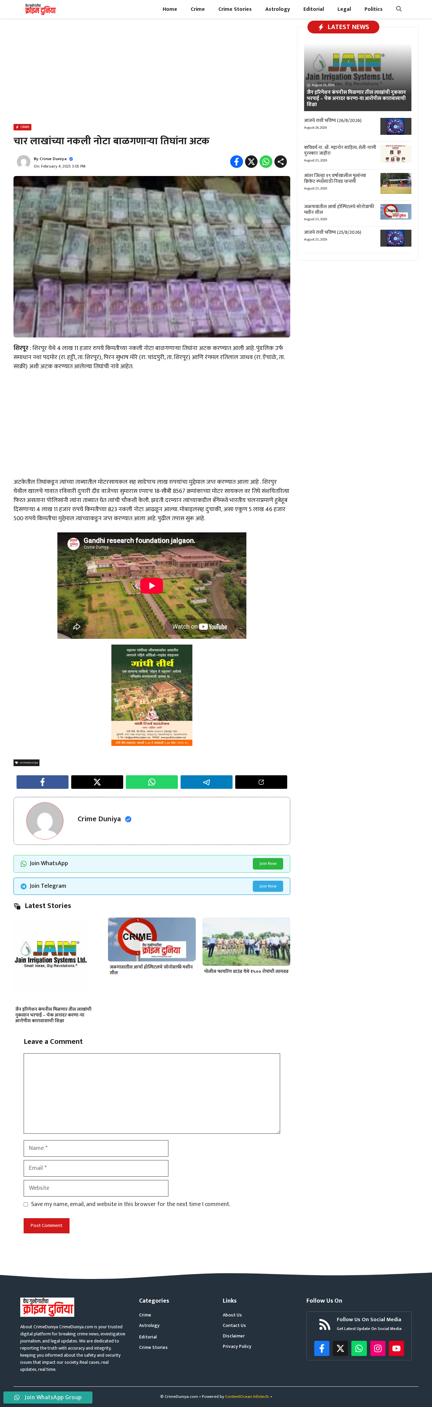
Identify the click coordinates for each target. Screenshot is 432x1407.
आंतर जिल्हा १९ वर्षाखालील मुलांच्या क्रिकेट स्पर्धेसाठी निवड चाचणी (335, 178)
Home (170, 9)
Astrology (277, 9)
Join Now (268, 863)
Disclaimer (234, 1335)
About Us (232, 1314)
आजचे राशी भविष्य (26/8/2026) (332, 120)
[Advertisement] (152, 72)
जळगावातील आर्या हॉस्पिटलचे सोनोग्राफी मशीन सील (151, 970)
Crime (198, 9)
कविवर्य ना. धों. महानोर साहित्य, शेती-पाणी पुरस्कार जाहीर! (340, 150)
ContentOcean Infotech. (247, 1396)
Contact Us (234, 1325)
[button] (398, 9)
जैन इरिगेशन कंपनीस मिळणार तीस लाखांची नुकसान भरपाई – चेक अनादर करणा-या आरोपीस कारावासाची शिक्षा (53, 1015)
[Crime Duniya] (40, 9)
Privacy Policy (237, 1346)
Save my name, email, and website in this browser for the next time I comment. (130, 1204)
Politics (373, 9)
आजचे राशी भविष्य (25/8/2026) (332, 232)
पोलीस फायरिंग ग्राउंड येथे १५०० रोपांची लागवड (246, 971)
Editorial (313, 9)
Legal (344, 9)
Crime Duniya (52, 158)
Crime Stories (235, 9)
